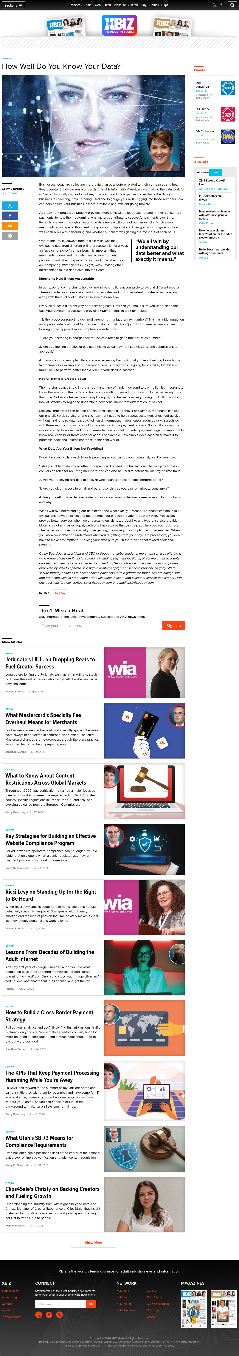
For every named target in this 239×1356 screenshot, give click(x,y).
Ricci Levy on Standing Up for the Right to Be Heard (50, 895)
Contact (7, 1304)
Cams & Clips (158, 5)
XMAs (151, 1317)
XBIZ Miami (154, 1297)
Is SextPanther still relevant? (210, 198)
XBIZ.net (201, 162)
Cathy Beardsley (13, 189)
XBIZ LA (152, 1291)
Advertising (9, 1297)
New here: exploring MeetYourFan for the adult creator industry (215, 234)
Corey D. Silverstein (17, 868)
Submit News (10, 1291)
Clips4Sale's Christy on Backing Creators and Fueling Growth (52, 1192)
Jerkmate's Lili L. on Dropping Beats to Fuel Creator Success (50, 663)
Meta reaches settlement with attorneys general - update (214, 215)
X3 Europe (203, 109)
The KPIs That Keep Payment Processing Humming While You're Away (52, 1076)
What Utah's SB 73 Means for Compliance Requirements (39, 1141)
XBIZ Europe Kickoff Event (212, 182)
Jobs (215, 172)
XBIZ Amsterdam (203, 85)
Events (199, 70)
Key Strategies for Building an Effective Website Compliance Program (50, 839)
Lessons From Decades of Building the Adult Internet (49, 955)
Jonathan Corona (15, 751)
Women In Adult (15, 691)
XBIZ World (124, 1304)
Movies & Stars (81, 5)
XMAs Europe (205, 131)
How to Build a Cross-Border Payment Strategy (49, 1016)
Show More (93, 1242)
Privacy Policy (11, 1317)
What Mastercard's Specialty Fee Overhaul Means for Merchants (43, 718)
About (6, 1310)
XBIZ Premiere (126, 1310)
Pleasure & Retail (126, 5)
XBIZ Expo (153, 1310)
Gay (143, 5)
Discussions (203, 172)
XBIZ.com (123, 1291)
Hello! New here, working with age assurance (215, 251)
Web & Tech (102, 5)
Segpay (60, 593)
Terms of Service (157, 1345)
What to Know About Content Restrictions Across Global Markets (45, 779)
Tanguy (9, 988)
